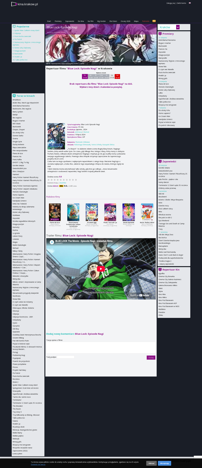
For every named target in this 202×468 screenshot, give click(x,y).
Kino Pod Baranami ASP (168, 303)
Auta (160, 202)
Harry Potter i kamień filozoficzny (25, 177)
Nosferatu (16, 296)
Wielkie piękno (18, 436)
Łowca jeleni (17, 454)
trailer (76, 63)
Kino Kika (162, 294)
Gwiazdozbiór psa (165, 171)
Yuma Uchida (96, 144)
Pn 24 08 (85, 76)
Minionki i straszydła (20, 276)
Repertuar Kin (171, 269)
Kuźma (15, 230)
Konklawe (16, 215)
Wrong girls (163, 78)
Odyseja (17, 33)
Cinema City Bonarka (167, 276)
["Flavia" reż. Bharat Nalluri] (55, 212)
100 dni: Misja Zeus (166, 234)
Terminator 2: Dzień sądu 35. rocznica (173, 185)
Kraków (165, 27)
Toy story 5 (17, 412)
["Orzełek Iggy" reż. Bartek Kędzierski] (92, 212)
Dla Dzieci (113, 21)
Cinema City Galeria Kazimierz (170, 279)
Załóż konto (181, 3)
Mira (160, 211)
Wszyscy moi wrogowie (167, 105)
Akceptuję (164, 463)
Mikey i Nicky (17, 251)
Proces (15, 367)
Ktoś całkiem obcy (166, 209)
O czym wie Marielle (166, 69)
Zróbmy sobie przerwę (167, 188)
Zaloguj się (170, 3)
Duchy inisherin (18, 144)
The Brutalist (18, 406)
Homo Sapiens (18, 195)
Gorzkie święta (164, 168)
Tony (160, 229)
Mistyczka (162, 249)
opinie (82, 63)
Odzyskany (163, 96)
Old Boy (16, 329)
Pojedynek (17, 358)
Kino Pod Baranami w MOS (169, 306)
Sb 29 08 (112, 76)
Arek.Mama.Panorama (167, 40)
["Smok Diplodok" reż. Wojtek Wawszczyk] (129, 212)
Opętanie (16, 332)
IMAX (160, 288)
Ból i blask (16, 123)
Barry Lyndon (18, 112)
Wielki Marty (17, 433)
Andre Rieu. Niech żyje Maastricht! (26, 103)
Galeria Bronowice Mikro (168, 285)
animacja (78, 132)
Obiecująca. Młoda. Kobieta (23, 308)
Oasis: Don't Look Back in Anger (171, 255)
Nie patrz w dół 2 (165, 217)
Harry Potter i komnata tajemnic (25, 186)
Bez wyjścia (17, 118)
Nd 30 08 (117, 76)
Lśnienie (16, 239)
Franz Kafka (17, 159)
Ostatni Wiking (18, 338)
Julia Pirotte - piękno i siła (168, 179)
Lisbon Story (17, 236)
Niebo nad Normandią (167, 252)
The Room (17, 409)
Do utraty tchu (164, 110)
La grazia (16, 233)
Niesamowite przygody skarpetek (26, 293)
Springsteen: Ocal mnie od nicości (25, 388)
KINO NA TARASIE (20, 204)
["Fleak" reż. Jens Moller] (110, 212)
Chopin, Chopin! (19, 129)
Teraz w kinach (26, 95)
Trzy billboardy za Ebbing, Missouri (26, 415)
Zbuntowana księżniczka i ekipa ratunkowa (73, 224)
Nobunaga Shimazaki (82, 144)
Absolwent (163, 197)
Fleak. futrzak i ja (110, 223)
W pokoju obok (18, 427)
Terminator (17, 400)
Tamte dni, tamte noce (22, 397)
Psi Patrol (18, 39)
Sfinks (161, 315)
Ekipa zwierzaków (19, 147)
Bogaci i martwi (165, 43)
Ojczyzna (16, 326)
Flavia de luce (55, 223)
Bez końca (163, 237)
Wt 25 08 (90, 76)
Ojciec (15, 323)
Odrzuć (151, 463)
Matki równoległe (19, 245)
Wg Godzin (101, 21)
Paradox (162, 312)
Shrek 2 (15, 382)
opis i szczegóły (67, 63)
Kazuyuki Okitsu (108, 144)
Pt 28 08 (107, 76)
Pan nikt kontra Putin (21, 341)
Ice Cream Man (164, 116)
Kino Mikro (163, 297)
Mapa (136, 21)
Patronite (145, 21)
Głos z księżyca (18, 171)
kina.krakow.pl (28, 4)
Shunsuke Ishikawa (60, 32)
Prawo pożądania (19, 364)
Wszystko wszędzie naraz (22, 448)
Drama (15, 138)
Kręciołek (162, 52)
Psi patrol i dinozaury (167, 125)
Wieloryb (16, 439)
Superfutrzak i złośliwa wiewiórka (171, 99)
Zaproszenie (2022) (20, 451)
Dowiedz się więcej (38, 464)
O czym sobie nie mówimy (23, 302)
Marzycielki (163, 58)
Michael (15, 248)
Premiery (58, 21)
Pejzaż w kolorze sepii (167, 122)
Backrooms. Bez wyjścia (22, 109)
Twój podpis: (51, 357)
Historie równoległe (166, 87)
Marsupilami (163, 246)
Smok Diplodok (128, 223)
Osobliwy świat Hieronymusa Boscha (27, 335)
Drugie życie (17, 141)
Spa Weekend (164, 220)
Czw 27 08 (101, 76)
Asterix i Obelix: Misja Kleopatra (171, 200)
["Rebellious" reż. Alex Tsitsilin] (73, 212)
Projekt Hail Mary (19, 370)
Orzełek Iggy (92, 223)
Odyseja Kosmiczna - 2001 (23, 317)
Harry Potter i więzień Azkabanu (25, 189)
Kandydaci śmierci (165, 119)
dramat (86, 132)
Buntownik (163, 46)
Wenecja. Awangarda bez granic (25, 430)
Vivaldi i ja (162, 75)
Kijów (161, 291)
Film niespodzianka (20, 150)
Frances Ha (163, 49)
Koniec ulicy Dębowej (167, 90)
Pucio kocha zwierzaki (167, 72)
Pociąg (15, 352)
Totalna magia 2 (165, 261)
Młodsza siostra (165, 214)
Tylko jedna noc (165, 102)
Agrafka (161, 273)
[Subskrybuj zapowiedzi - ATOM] (154, 21)
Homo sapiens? (165, 113)
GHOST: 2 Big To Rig (21, 162)
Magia (15, 242)
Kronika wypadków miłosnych (24, 221)
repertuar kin (55, 63)
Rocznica (16, 379)
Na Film (91, 21)
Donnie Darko (18, 135)
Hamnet (16, 174)
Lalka (160, 93)
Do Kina (81, 21)
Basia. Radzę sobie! (147, 223)
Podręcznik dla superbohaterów (171, 258)
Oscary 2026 (125, 21)
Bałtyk (15, 115)
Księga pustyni (164, 55)
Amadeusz (17, 100)
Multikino (162, 309)
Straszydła (17, 391)
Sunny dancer (164, 182)
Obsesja (16, 311)
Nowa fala (162, 66)
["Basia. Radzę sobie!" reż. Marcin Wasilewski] (147, 212)
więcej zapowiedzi (167, 264)
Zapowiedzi (69, 21)
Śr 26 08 (96, 76)
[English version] (190, 3)
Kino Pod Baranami (166, 300)
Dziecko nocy (164, 206)
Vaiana (15, 421)
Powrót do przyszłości (21, 361)
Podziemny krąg (19, 355)
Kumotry (16, 227)
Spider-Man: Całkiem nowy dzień (26, 30)
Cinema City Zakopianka (168, 282)
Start (49, 21)
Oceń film (63, 183)
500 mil (161, 194)
